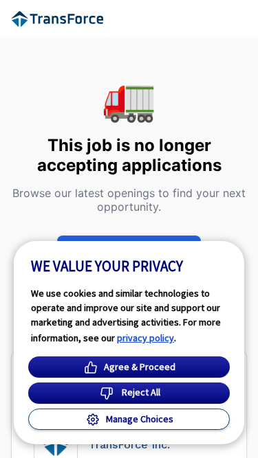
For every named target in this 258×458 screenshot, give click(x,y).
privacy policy (145, 338)
